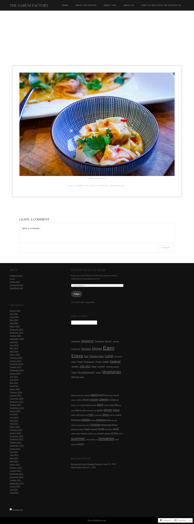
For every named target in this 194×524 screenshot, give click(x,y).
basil (101, 395)
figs (81, 410)
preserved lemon (109, 425)
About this (110, 5)
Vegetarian (111, 372)
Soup (93, 366)
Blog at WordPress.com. (97, 520)
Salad (106, 361)
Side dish (85, 366)
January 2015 (15, 361)
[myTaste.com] (16, 510)
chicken (116, 341)
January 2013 (15, 433)
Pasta (80, 362)
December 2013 (16, 398)
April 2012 (14, 461)
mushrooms (98, 415)
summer (101, 366)
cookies (73, 405)
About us (129, 5)
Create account (16, 276)
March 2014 (15, 389)
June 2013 (14, 417)
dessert (88, 405)
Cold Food (75, 349)
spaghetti (100, 433)
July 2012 (14, 452)
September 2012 (17, 446)
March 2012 (15, 464)
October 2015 (15, 336)
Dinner (97, 348)
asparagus (80, 395)
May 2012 (14, 458)
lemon (82, 415)
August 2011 (15, 486)
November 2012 (16, 439)
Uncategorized (86, 372)
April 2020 (14, 323)
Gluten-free (97, 356)
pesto (108, 420)
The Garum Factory (29, 5)
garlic (100, 410)
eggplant (106, 405)
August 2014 (15, 373)
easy (100, 404)
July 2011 (14, 490)
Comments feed (16, 285)
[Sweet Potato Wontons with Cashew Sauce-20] (97, 175)
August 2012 (15, 449)
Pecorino (93, 420)
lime (87, 415)
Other (73, 362)
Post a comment (76, 186)
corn (78, 405)
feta (77, 410)
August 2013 (15, 411)
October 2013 (15, 405)
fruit (95, 410)
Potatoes (95, 424)
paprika (118, 415)
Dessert (86, 348)
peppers (101, 419)
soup (94, 433)
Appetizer (87, 341)
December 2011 (16, 474)
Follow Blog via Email (88, 270)
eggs (112, 405)
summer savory (112, 367)
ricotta (101, 429)
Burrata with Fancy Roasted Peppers (86, 464)
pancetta (112, 415)
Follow (76, 294)
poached (74, 425)
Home (65, 5)
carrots (78, 400)
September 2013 (17, 408)
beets (111, 395)
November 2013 (16, 402)
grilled (116, 410)
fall (116, 405)
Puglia (87, 429)
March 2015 (15, 355)
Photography (89, 362)
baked (94, 394)
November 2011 (16, 477)
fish (84, 410)
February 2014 (16, 392)
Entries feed (15, 282)
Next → (104, 178)
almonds (74, 395)
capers (73, 400)
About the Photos (85, 5)
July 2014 (14, 377)
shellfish (90, 433)
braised (116, 395)
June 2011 (14, 493)
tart (97, 439)
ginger (107, 410)
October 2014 (15, 367)
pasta (85, 419)
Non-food (118, 356)
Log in (12, 279)
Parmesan (76, 420)
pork (87, 425)
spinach (107, 433)
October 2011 (15, 480)
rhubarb (94, 429)
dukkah (94, 405)
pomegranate (81, 425)
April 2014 (14, 386)
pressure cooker (77, 429)
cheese (85, 399)
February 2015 (16, 358)
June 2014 (14, 380)
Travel (74, 372)
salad (116, 429)
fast (86, 356)
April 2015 (14, 351)
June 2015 (14, 345)
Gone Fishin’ (76, 467)
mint (91, 414)
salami (73, 433)
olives (105, 414)
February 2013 (16, 430)
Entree (77, 356)
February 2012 (16, 468)
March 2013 (15, 427)
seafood (84, 433)
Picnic (98, 362)
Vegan (98, 372)
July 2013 (14, 414)
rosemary (108, 429)
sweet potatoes (90, 439)
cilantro (103, 399)
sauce (78, 433)
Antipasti (75, 341)
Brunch (108, 341)
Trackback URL (117, 186)
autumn (87, 395)
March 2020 (15, 326)
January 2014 (15, 395)
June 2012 (14, 455)
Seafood (115, 361)
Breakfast (99, 341)
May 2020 (14, 320)
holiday (73, 415)
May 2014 (14, 383)
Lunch (109, 356)
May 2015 (14, 348)
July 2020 (14, 314)
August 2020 (15, 311)
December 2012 (16, 436)
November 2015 (16, 333)
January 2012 (15, 471)
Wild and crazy (77, 377)
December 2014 (16, 364)
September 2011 (17, 483)
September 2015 (17, 339)
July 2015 (14, 342)
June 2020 (14, 317)
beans (106, 395)
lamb (78, 415)
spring (114, 433)
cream (82, 405)
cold (117, 400)
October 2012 (15, 442)
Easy (109, 348)
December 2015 (16, 329)
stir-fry (120, 433)
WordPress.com (16, 288)
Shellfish (75, 366)
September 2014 (17, 370)
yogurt (80, 444)
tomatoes (106, 439)
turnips (117, 439)
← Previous (92, 178)
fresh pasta (89, 410)
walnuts (73, 444)
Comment (165, 247)
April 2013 (14, 424)
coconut (112, 400)
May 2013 (14, 421)
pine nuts (114, 420)
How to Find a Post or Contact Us (161, 5)
